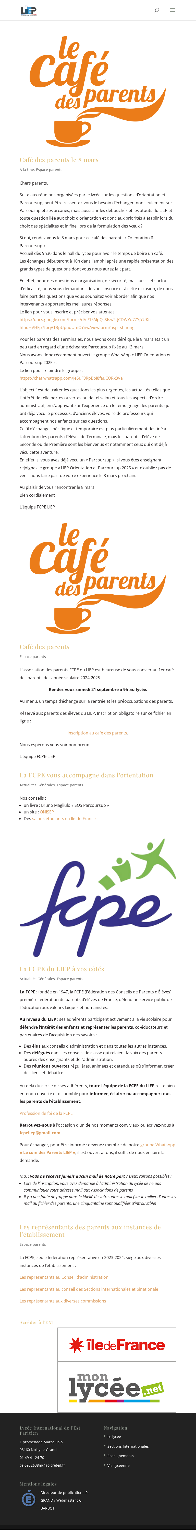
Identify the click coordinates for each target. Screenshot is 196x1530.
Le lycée (114, 1436)
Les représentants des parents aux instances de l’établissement (90, 1230)
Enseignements (120, 1455)
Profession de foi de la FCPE (46, 1113)
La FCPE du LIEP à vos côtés (62, 969)
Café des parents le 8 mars (59, 159)
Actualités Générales (37, 785)
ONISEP (47, 812)
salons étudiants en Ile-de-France (64, 818)
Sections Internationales (128, 1446)
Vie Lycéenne (118, 1465)
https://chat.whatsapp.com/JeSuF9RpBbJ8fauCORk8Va (71, 378)
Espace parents (49, 169)
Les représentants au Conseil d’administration (64, 1277)
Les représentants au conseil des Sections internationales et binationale (89, 1289)
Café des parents (45, 646)
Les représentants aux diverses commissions (63, 1301)
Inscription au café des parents (97, 733)
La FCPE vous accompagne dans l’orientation (86, 775)
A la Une (27, 169)
